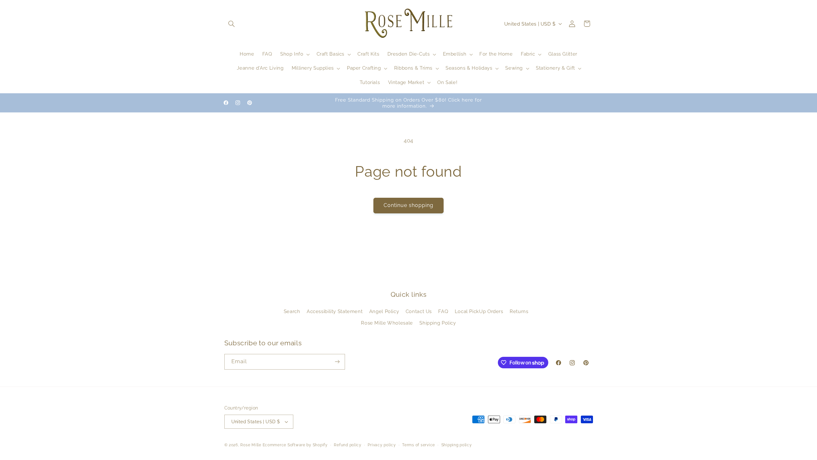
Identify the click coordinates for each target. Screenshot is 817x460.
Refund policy (348, 445)
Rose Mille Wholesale (387, 323)
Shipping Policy (437, 323)
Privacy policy (382, 445)
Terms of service (418, 445)
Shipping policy (456, 445)
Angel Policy (384, 311)
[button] (231, 23)
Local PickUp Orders (479, 311)
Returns (519, 311)
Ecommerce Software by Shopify (295, 445)
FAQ (443, 311)
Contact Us (419, 311)
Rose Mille (250, 445)
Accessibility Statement (335, 311)
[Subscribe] (337, 362)
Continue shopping (409, 205)
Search (292, 311)
